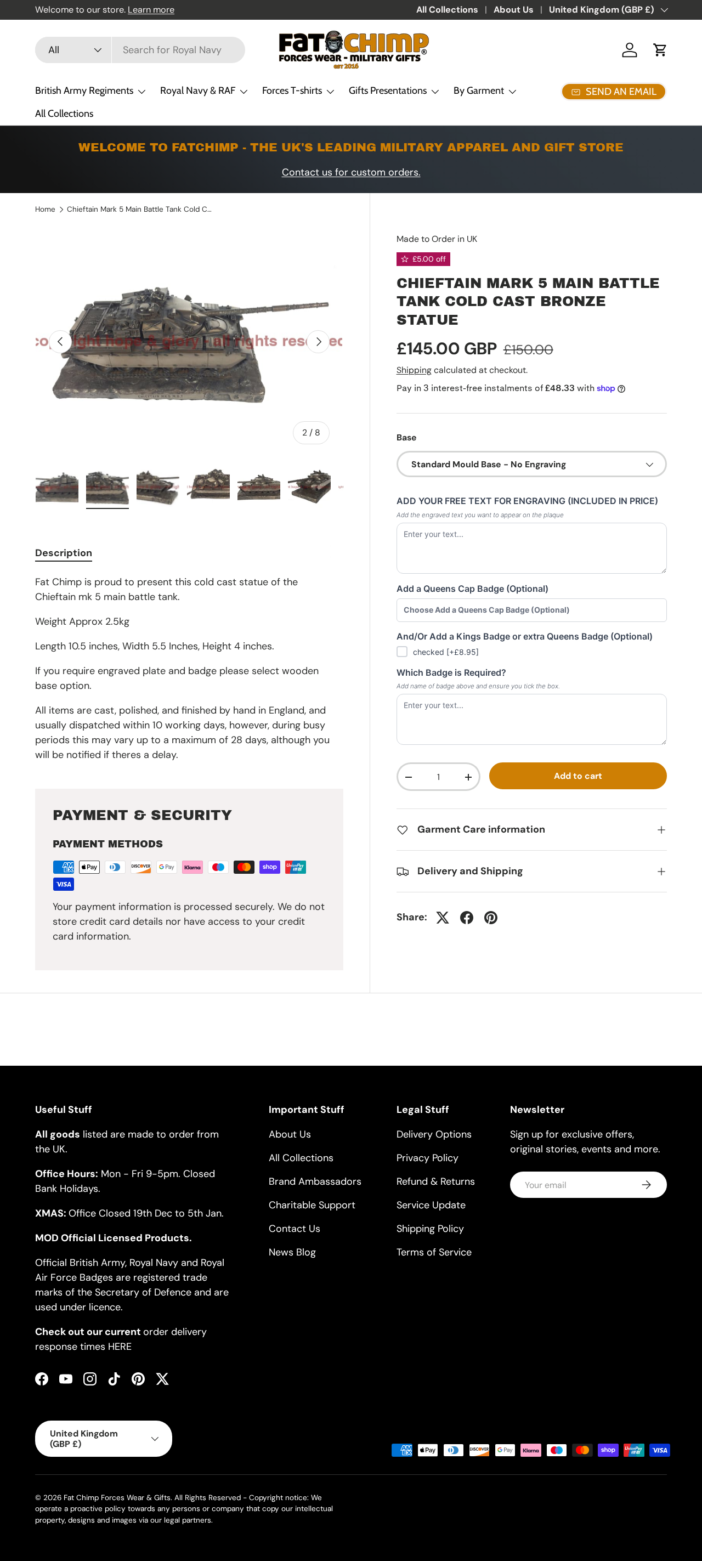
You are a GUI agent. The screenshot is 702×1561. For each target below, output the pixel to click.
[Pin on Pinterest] (491, 918)
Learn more (151, 9)
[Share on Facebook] (467, 918)
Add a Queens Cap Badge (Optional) (472, 588)
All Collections (447, 9)
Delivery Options (434, 1134)
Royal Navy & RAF (197, 90)
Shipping (414, 370)
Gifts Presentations (388, 90)
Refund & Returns (436, 1181)
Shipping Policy (430, 1228)
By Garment (479, 90)
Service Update (431, 1205)
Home (45, 209)
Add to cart (578, 776)
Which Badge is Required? (451, 672)
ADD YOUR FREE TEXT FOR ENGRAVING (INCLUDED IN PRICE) (527, 501)
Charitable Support (312, 1205)
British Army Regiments (84, 90)
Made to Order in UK (437, 239)
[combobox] (140, 50)
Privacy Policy (427, 1157)
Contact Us (294, 1228)
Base (407, 437)
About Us (514, 9)
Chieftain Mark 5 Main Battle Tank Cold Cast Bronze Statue (141, 209)
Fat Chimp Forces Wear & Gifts (117, 1497)
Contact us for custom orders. (351, 172)
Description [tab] (63, 552)
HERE (120, 1346)
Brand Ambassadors (315, 1181)
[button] (660, 50)
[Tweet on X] (443, 918)
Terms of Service (434, 1252)
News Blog (292, 1252)
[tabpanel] (189, 668)
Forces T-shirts (292, 90)
